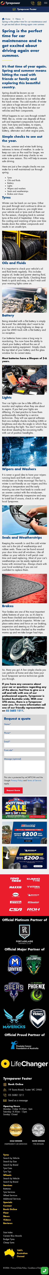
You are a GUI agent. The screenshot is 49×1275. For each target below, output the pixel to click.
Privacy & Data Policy (19, 1268)
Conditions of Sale (34, 1268)
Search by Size (10, 1161)
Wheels (7, 1175)
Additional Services (12, 1198)
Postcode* (8, 750)
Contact (7, 1205)
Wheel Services (10, 1195)
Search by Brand (10, 1165)
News (6, 1216)
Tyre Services (9, 1192)
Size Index (8, 1232)
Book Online (10, 1209)
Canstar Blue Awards (12, 1235)
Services (7, 1185)
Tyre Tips (7, 1171)
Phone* (7, 733)
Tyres (6, 1154)
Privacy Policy (17, 780)
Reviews (7, 1223)
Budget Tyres (9, 1239)
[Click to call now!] (32, 3)
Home (7, 19)
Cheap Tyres (8, 1242)
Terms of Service (34, 780)
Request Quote (13, 790)
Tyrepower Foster (26, 9)
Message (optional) (12, 759)
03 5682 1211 (14, 710)
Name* (7, 724)
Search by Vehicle (11, 1158)
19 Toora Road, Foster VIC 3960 (25, 1089)
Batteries (7, 1188)
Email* (7, 741)
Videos (7, 1219)
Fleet (5, 1212)
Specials (7, 1202)
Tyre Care (7, 1168)
